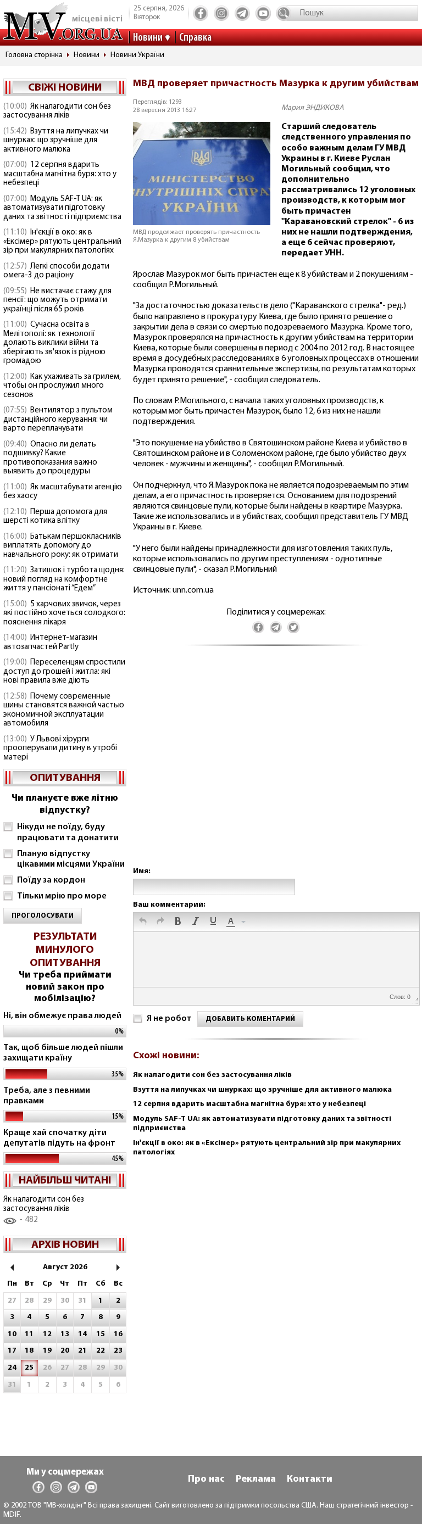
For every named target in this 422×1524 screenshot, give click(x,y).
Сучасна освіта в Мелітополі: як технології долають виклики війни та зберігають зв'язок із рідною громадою (54, 343)
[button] (143, 922)
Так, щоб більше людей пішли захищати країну (63, 1053)
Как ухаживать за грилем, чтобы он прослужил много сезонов (62, 386)
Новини (148, 37)
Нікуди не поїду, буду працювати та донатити (68, 832)
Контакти (309, 1479)
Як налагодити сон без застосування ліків (57, 111)
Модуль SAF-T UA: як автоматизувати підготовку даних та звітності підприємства (62, 208)
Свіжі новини (65, 87)
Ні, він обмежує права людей (62, 1016)
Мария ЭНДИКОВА (312, 108)
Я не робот (169, 1018)
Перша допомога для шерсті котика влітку (55, 517)
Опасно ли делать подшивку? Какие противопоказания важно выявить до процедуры (50, 458)
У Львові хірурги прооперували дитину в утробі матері (60, 748)
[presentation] (143, 922)
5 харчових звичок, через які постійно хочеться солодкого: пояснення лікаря (64, 613)
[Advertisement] (276, 767)
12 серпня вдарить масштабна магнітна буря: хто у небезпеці (59, 174)
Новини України (137, 55)
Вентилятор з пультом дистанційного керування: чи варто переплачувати (58, 419)
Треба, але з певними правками (46, 1096)
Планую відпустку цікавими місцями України (71, 859)
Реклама (256, 1479)
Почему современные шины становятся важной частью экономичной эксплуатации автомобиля (63, 710)
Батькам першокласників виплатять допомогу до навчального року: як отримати (62, 546)
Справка (195, 37)
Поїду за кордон (51, 880)
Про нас (206, 1479)
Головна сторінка (34, 55)
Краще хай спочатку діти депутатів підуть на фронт (59, 1138)
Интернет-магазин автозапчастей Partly (50, 642)
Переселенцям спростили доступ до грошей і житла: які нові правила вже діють (64, 671)
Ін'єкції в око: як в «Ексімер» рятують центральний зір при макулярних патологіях (62, 241)
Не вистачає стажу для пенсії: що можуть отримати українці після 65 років (57, 300)
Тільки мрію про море (62, 896)
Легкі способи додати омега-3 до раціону (56, 271)
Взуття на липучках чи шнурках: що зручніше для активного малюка (55, 140)
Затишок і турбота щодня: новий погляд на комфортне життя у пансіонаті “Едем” (64, 579)
